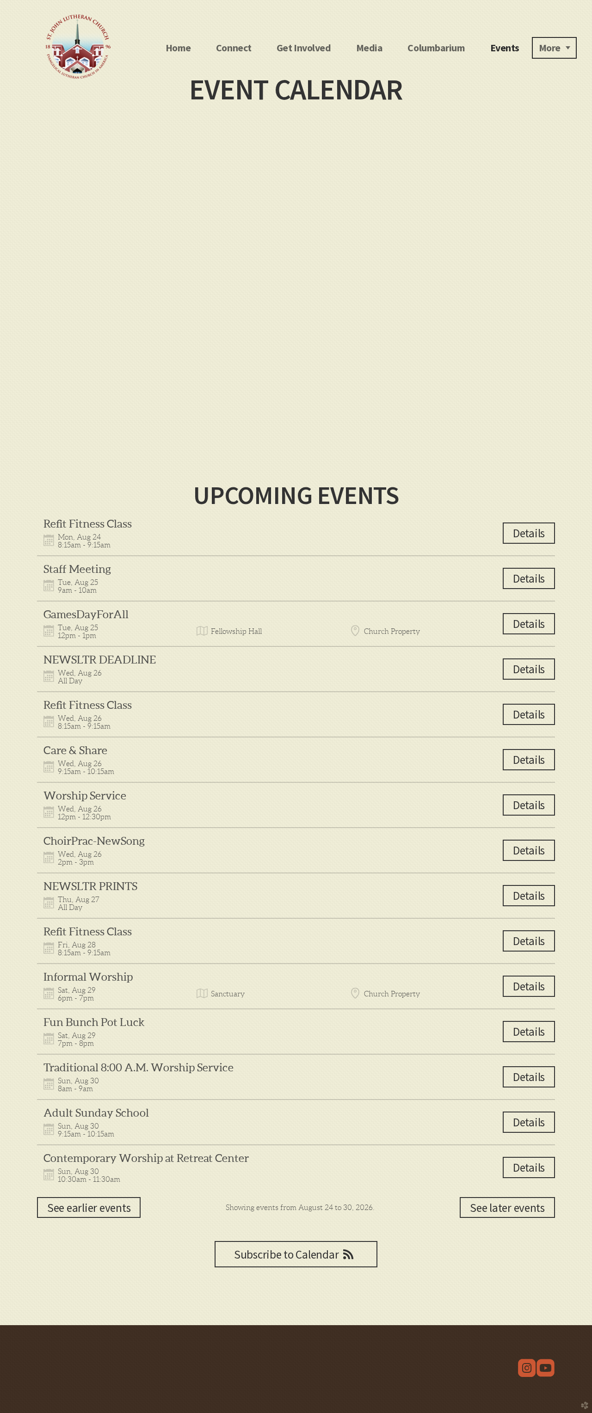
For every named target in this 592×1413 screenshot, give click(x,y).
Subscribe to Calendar (286, 1254)
